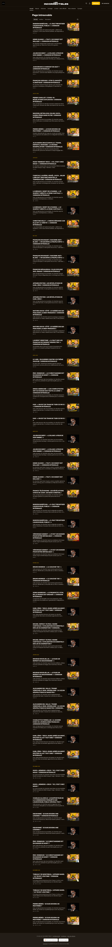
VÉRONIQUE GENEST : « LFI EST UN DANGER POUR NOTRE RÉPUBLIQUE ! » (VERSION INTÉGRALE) (49, 536)
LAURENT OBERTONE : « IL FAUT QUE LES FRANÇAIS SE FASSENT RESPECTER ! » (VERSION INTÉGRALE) (48, 342)
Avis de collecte (71, 936)
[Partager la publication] (89, 3)
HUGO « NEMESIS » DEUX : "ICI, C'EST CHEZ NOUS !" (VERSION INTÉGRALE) (48, 771)
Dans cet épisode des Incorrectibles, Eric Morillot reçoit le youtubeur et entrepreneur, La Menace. (48, 198)
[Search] (86, 3)
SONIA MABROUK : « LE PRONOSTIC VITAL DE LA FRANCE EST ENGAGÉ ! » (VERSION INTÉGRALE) (48, 594)
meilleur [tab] (41, 19)
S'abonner (96, 3)
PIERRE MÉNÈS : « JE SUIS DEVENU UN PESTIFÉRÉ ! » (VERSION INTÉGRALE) (46, 130)
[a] (73, 26)
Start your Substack (51, 940)
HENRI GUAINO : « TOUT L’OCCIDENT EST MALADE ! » (48, 478)
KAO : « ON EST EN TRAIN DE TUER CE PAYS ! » (49, 419)
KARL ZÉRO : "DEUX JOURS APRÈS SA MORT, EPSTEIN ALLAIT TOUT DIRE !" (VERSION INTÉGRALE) (49, 610)
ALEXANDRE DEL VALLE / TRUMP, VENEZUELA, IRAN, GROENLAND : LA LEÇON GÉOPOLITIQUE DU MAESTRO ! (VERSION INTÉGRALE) (49, 706)
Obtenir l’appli (63, 940)
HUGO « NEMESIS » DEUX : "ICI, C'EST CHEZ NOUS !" (48, 785)
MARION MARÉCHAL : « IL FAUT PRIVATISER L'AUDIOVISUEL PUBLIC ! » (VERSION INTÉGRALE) (49, 26)
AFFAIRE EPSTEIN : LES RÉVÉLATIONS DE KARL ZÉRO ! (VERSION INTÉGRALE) (47, 284)
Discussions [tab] (48, 19)
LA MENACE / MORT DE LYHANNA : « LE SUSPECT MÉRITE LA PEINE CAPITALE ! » (47, 208)
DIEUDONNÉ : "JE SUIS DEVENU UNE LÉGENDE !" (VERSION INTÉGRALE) (45, 815)
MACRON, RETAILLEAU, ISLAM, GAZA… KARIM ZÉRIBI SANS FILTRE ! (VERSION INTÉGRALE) (47, 115)
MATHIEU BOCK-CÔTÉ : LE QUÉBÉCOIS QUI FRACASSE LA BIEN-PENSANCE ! (48, 327)
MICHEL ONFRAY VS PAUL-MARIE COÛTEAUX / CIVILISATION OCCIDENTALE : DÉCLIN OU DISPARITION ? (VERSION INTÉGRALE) (48, 626)
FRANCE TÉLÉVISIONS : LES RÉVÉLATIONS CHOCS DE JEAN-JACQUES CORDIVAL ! (48, 492)
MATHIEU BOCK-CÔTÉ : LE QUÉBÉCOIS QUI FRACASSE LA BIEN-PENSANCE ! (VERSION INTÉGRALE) (48, 313)
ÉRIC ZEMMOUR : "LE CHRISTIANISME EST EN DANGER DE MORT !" (48, 842)
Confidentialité (56, 936)
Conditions (63, 936)
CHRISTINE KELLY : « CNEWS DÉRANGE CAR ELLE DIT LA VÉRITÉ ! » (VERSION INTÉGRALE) (49, 223)
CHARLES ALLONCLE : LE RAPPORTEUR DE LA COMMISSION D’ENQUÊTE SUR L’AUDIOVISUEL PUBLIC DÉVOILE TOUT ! (48, 800)
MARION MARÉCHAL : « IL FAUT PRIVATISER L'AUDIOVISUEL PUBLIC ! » (49, 521)
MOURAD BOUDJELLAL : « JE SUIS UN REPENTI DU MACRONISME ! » (46, 660)
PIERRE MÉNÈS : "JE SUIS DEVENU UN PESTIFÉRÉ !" (46, 905)
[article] (56, 29)
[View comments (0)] (44, 35)
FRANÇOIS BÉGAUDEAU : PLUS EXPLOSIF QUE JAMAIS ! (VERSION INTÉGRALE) (48, 270)
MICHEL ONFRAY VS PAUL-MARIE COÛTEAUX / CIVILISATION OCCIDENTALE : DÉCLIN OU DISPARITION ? (48, 642)
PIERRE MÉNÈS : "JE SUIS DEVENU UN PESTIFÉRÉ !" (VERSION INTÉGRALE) (46, 918)
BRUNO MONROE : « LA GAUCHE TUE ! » (47, 567)
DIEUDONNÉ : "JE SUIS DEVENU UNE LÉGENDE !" (45, 828)
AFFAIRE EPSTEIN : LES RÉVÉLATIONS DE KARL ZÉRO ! (47, 298)
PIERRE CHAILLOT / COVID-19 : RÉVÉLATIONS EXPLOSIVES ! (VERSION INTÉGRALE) (47, 99)
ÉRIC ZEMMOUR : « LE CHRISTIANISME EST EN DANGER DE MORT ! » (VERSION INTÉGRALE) (48, 375)
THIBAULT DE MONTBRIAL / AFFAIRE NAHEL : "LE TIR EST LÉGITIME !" (49, 891)
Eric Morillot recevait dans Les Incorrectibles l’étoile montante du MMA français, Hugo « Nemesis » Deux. (49, 166)
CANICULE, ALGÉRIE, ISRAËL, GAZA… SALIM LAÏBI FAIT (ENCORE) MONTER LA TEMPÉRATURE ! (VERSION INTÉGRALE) (49, 177)
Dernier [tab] (36, 19)
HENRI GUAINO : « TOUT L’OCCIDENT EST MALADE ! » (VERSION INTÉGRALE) (48, 40)
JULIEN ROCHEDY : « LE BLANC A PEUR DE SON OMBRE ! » (48, 436)
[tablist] (42, 19)
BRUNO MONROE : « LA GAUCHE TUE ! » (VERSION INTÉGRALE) (47, 580)
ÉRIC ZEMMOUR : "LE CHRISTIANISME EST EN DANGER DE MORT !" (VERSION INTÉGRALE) (48, 857)
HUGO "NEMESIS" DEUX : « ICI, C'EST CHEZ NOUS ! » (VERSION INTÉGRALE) (48, 163)
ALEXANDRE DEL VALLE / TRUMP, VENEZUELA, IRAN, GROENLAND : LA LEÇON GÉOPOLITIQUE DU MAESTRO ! (49, 690)
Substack (45, 943)
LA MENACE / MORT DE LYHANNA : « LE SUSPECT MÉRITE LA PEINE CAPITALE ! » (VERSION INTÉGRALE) (47, 193)
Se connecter (105, 3)
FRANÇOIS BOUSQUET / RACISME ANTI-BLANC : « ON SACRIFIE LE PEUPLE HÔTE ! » (48, 257)
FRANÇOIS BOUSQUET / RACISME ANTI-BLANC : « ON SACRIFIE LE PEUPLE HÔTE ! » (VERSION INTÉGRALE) (48, 242)
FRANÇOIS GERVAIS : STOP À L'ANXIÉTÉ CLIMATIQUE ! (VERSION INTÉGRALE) (47, 81)
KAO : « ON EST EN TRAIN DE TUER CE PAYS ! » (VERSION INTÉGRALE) (49, 405)
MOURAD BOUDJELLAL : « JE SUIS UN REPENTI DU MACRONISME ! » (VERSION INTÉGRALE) (47, 674)
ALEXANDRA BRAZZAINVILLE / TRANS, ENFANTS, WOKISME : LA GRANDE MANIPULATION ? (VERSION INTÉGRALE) (47, 145)
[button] (31, 8)
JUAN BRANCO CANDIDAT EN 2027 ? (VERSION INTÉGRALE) (46, 68)
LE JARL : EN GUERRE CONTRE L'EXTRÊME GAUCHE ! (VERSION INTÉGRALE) (48, 360)
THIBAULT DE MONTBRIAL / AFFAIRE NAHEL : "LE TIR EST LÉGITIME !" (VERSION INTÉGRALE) (49, 876)
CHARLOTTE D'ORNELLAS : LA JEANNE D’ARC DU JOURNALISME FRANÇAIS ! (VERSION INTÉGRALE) (47, 722)
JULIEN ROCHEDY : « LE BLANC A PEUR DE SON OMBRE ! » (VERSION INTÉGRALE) (48, 54)
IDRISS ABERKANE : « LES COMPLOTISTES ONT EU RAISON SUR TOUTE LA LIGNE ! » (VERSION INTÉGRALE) (48, 391)
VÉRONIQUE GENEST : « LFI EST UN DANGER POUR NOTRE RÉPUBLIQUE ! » (49, 551)
